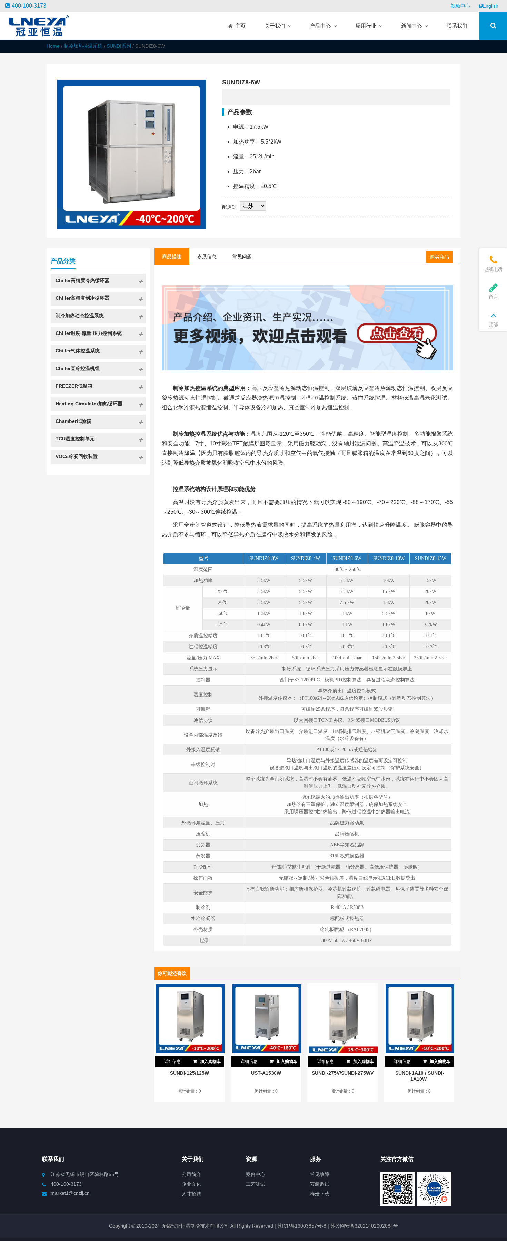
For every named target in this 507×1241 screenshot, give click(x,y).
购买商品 (439, 257)
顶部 (493, 324)
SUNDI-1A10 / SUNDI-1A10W (419, 1076)
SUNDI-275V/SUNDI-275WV (343, 1073)
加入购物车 (210, 1061)
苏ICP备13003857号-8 (301, 1226)
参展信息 (207, 256)
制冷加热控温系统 (83, 46)
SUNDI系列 (119, 46)
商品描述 (171, 256)
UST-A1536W (266, 1073)
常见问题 (242, 256)
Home (53, 46)
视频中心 (460, 6)
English (490, 6)
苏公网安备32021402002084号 (364, 1226)
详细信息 (172, 1061)
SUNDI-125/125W (189, 1073)
